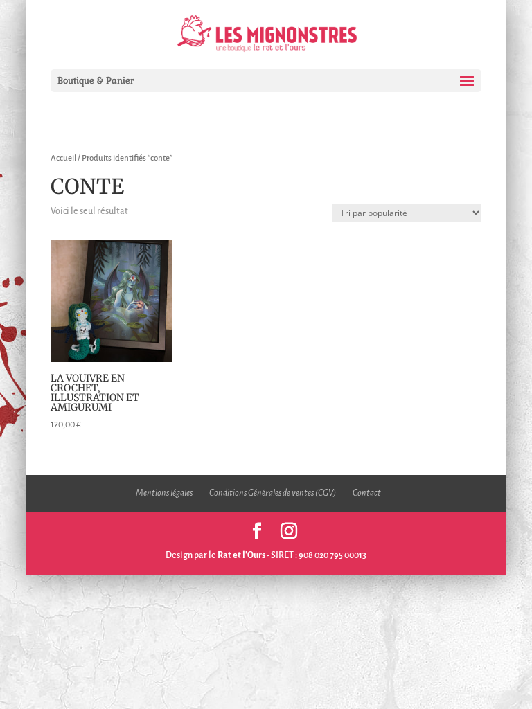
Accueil (63, 158)
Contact (367, 493)
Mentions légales (164, 493)
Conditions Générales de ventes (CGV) (272, 493)
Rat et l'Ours (241, 555)
